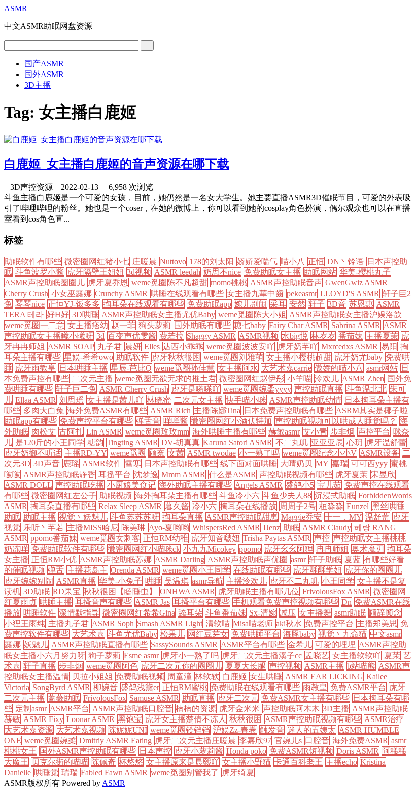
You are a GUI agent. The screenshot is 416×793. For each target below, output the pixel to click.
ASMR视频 (259, 336)
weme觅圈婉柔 (50, 740)
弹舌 (56, 570)
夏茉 (392, 655)
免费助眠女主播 (272, 272)
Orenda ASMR (135, 570)
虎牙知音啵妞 (215, 538)
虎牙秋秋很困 (176, 357)
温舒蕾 (377, 517)
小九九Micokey (209, 549)
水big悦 (295, 336)
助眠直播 (198, 698)
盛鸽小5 (300, 485)
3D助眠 (36, 591)
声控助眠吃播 (79, 485)
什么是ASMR (232, 474)
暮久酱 (177, 506)
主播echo (341, 762)
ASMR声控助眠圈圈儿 (45, 282)
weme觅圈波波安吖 (240, 346)
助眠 (291, 527)
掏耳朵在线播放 (248, 506)
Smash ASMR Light (169, 623)
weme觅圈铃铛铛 (180, 730)
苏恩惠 (361, 304)
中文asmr (385, 634)
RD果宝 (67, 591)
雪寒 (133, 463)
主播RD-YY (85, 453)
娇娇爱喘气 (257, 261)
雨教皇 (315, 687)
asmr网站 (382, 368)
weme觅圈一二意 (34, 325)
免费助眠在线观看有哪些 (255, 687)
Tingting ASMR (132, 442)
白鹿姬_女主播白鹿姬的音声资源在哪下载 (116, 163)
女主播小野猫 (246, 762)
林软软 (207, 676)
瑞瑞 (69, 772)
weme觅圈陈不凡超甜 (169, 282)
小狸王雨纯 (25, 623)
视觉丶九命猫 (342, 634)
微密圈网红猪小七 (96, 261)
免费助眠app (209, 304)
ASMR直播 (76, 580)
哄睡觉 (46, 772)
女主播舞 (315, 612)
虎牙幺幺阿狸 (288, 549)
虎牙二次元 (238, 698)
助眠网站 (320, 272)
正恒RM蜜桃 (184, 687)
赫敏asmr (284, 431)
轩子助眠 (325, 559)
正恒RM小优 (54, 559)
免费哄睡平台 (255, 634)
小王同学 (338, 580)
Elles (152, 346)
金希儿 (300, 644)
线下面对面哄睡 (248, 463)
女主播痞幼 (87, 325)
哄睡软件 (39, 612)
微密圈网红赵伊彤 (251, 378)
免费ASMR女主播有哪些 (305, 698)
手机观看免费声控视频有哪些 (285, 602)
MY (322, 463)
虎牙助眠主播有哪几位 (258, 591)
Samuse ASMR (154, 698)
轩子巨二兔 (76, 389)
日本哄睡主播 (83, 368)
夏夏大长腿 (245, 666)
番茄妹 (350, 336)
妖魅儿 (36, 644)
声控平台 (374, 431)
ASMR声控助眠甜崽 (242, 517)
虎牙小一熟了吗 (190, 655)
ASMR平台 (69, 708)
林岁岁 (323, 336)
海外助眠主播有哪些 (195, 485)
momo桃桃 (229, 282)
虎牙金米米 (239, 708)
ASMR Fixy (43, 719)
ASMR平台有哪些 (253, 644)
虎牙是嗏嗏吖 (195, 389)
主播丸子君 (68, 623)
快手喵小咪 (246, 399)
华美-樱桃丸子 (365, 272)
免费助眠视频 (140, 676)
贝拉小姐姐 (92, 676)
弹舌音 (148, 421)
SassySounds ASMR (184, 644)
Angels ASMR (259, 485)
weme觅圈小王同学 (196, 570)
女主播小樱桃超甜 (298, 357)
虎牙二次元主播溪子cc (262, 655)
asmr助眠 (350, 612)
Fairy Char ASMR (298, 325)
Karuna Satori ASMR (237, 442)
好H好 (58, 314)
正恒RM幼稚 (165, 538)
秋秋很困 (245, 719)
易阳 (389, 346)
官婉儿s (288, 740)
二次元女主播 (198, 399)
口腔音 (317, 740)
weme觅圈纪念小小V (320, 453)
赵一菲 (123, 325)
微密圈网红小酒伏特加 (231, 421)
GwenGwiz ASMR (356, 282)
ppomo (250, 549)
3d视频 (139, 272)
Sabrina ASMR (355, 325)
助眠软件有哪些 (33, 261)
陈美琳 (133, 527)
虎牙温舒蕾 (386, 442)
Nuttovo (173, 261)
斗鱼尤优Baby (132, 634)
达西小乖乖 (183, 346)
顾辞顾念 (385, 612)
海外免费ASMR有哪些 (107, 410)
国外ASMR (44, 74)
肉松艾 (43, 431)
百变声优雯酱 (132, 336)
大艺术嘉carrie (286, 368)
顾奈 (157, 453)
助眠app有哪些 (31, 421)
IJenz (271, 527)
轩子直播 (39, 666)
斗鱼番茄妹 (225, 612)
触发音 (272, 730)
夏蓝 (352, 559)
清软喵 (217, 623)
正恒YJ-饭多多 (74, 304)
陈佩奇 (103, 762)
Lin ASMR (104, 431)
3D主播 (37, 85)
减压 (288, 612)
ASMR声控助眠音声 (286, 282)
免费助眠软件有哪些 (68, 549)
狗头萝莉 (154, 325)
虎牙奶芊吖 (298, 346)
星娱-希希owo (88, 357)
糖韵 (95, 442)
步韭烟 (71, 666)
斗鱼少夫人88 (287, 495)
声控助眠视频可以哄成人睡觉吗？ (336, 421)
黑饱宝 (130, 719)
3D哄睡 (85, 314)
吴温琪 (176, 580)
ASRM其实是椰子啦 (372, 410)
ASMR (15, 8)
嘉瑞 (340, 463)
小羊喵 (299, 378)
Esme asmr (141, 655)
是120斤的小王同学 (49, 442)
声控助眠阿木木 (291, 708)
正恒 (316, 261)
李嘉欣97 (255, 740)
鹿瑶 (71, 463)
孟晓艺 (317, 655)
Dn (346, 602)
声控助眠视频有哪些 (295, 474)
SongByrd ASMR (61, 687)
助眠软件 (132, 357)
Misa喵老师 (253, 623)
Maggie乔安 (301, 517)
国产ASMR (44, 63)
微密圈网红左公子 (63, 495)
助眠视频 (115, 495)
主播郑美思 (377, 623)
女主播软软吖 (356, 655)
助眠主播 (39, 517)
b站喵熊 (361, 666)
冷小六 (204, 506)
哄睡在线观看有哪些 (187, 293)
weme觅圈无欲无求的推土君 (166, 378)
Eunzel (357, 506)
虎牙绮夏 (238, 772)
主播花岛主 (87, 570)
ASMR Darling (179, 559)
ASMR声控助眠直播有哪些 (99, 644)
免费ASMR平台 (358, 687)
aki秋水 (289, 623)
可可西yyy (369, 463)
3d (100, 336)
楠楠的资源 (196, 708)
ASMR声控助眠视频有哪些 (313, 719)
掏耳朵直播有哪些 (62, 506)
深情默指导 (79, 612)
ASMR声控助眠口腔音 (132, 708)
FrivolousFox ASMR (336, 591)
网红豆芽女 (208, 634)
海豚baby (299, 634)
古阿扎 (71, 431)
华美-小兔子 (120, 580)
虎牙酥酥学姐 (317, 570)
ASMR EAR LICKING (324, 676)
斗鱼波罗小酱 (39, 272)
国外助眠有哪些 (202, 325)
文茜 (176, 453)
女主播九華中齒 (255, 293)
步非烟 (342, 431)
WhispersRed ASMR (226, 527)
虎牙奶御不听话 (33, 453)
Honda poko (246, 751)
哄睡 (153, 580)
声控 (322, 538)
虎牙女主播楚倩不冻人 (185, 719)
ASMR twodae (211, 453)
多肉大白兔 (43, 410)
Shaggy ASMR (211, 336)
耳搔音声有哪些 (103, 602)
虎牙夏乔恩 (108, 282)
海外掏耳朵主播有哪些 (175, 495)
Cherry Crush (26, 293)
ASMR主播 (324, 666)
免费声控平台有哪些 (96, 421)
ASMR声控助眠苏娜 (116, 559)
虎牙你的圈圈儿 (373, 570)
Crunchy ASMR (121, 293)
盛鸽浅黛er (140, 687)
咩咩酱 (175, 421)
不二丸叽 (291, 442)
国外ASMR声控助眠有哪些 (88, 751)
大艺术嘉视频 (80, 730)
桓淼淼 (331, 506)
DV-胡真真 (180, 442)
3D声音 (46, 463)
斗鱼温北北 (366, 389)
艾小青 (315, 431)
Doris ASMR (357, 751)
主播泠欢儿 (246, 580)
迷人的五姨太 (311, 730)
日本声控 (155, 751)
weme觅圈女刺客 (110, 538)
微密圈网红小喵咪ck (144, 549)
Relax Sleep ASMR (130, 506)
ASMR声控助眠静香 (59, 474)
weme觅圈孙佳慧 (185, 368)
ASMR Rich (170, 410)
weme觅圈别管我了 (185, 772)
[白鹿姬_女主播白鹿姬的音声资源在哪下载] (83, 139)
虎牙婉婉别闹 (29, 580)
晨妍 (133, 346)
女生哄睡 (266, 676)
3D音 (337, 304)
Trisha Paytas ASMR (276, 538)
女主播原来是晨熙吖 (182, 762)
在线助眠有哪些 (261, 570)
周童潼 (179, 676)
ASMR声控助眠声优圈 (247, 559)
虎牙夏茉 (351, 474)
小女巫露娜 (71, 293)
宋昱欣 (383, 474)
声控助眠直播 (318, 389)
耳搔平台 (114, 474)
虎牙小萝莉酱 (199, 751)
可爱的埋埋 (335, 644)
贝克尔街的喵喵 (59, 762)
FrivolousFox (104, 698)
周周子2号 (298, 506)
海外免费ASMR (360, 740)
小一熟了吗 (259, 453)
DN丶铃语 (345, 261)
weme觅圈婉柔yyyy (257, 389)
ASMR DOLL (28, 485)
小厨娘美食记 (131, 485)
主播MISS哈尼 (92, 527)
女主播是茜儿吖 (115, 399)
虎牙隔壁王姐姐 (95, 272)
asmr (298, 559)
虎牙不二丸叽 (294, 580)
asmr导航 (207, 580)
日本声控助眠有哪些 (180, 463)
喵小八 (293, 261)
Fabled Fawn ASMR (114, 772)
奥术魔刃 (368, 549)
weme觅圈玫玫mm (157, 431)
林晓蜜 (159, 399)
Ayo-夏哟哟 (169, 527)
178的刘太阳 (211, 261)
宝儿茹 (329, 485)
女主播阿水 (238, 368)
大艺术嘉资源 (29, 730)
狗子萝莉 (104, 655)
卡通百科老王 (298, 762)
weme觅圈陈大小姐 (252, 314)
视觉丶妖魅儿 (83, 517)
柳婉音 (105, 687)
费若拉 (171, 336)
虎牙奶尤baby (358, 357)
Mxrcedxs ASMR (349, 346)
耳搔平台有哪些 (201, 602)
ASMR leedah (177, 272)
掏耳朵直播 (182, 517)
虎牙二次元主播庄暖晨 (195, 740)
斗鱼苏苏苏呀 (135, 517)
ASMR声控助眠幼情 (305, 399)
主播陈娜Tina (217, 410)
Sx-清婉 (262, 612)
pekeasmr (302, 293)
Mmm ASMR (183, 474)
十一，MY (343, 517)
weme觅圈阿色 (112, 666)
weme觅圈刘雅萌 (233, 357)
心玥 (354, 442)
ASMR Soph (113, 623)
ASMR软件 (102, 463)
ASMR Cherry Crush (133, 389)
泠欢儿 (327, 378)
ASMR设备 (379, 453)
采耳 (278, 304)
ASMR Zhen (363, 378)
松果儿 (172, 634)
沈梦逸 (146, 474)
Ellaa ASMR (35, 399)
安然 (297, 304)
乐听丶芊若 (43, 527)
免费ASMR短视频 (301, 751)
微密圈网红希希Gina (138, 612)
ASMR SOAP (71, 346)
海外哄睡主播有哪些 (228, 431)
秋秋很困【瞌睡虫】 (120, 591)
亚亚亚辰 (327, 442)
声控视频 (285, 666)
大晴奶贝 (296, 463)
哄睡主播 (56, 602)
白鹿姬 (234, 676)
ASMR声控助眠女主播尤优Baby (158, 314)
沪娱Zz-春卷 (235, 730)
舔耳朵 (190, 612)
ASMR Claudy (326, 527)
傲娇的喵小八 (339, 368)
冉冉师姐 (332, 549)
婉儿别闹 (250, 304)
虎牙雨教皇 (35, 368)
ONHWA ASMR (187, 591)
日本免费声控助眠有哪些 (288, 410)
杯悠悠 (131, 762)
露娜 (13, 644)
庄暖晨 (144, 261)
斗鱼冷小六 (239, 495)
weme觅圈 (128, 453)
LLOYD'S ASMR (349, 293)
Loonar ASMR (90, 719)
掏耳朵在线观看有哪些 (143, 304)
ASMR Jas (152, 602)
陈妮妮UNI (127, 730)
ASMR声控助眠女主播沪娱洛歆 (345, 314)
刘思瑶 (71, 399)
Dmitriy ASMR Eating (115, 740)
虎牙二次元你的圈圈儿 (181, 666)
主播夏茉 (382, 336)
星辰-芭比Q (131, 368)
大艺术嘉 (88, 634)
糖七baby (250, 325)
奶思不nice (222, 272)
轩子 (316, 304)
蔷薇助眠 (64, 698)
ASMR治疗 (384, 719)
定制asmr (31, 708)
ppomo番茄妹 (53, 538)
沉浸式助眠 (335, 495)
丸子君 (109, 346)
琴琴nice (30, 304)
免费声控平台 (329, 623)
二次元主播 (92, 378)
